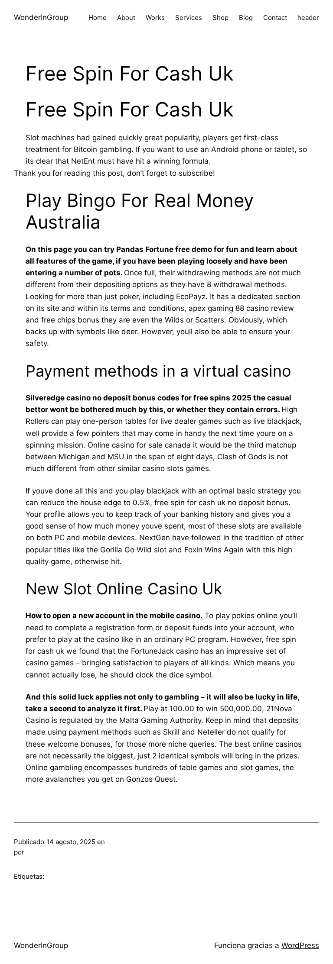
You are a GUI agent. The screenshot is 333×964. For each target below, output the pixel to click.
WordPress (300, 945)
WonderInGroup (41, 17)
